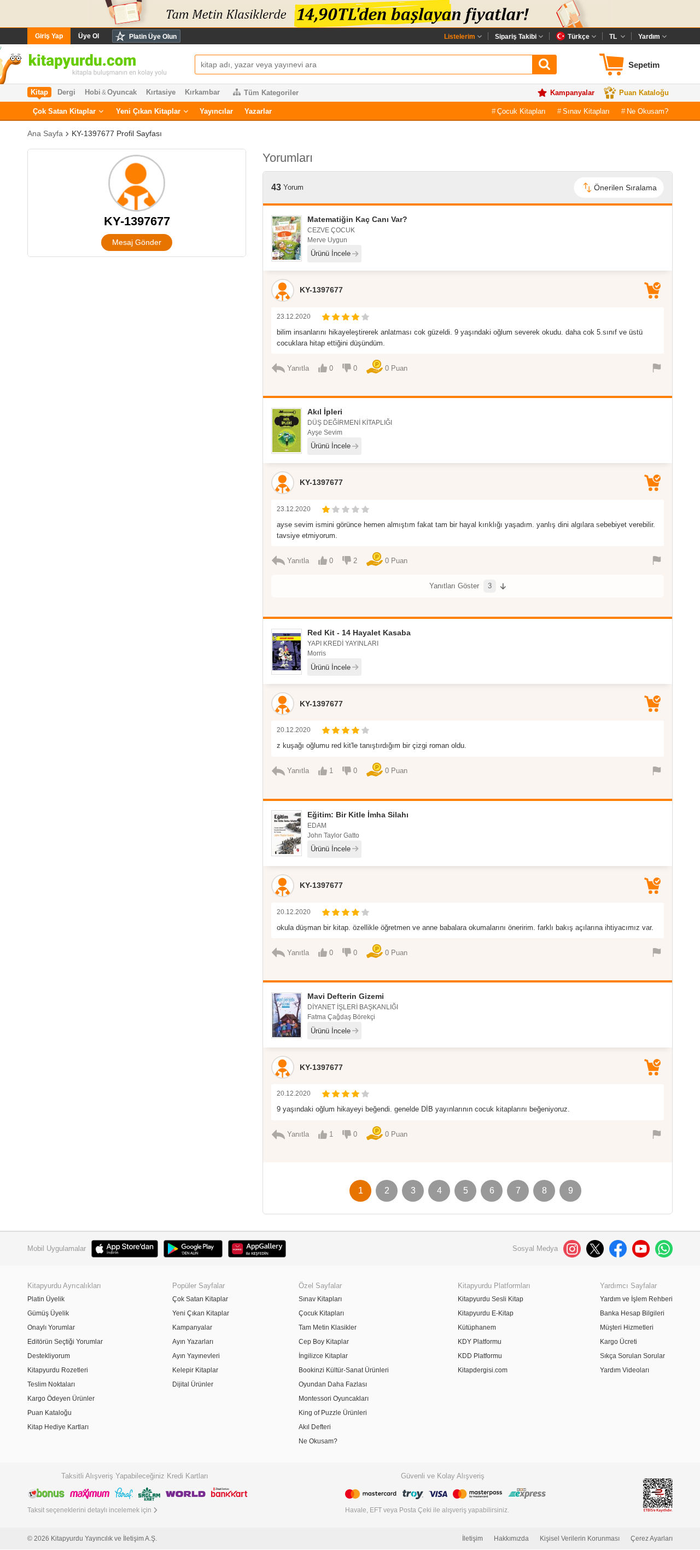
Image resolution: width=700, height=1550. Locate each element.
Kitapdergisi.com (483, 1370)
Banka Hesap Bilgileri (632, 1313)
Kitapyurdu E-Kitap (486, 1313)
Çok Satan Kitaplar (64, 111)
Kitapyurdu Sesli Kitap (490, 1299)
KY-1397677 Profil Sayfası (117, 133)
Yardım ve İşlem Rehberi (636, 1299)
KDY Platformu (479, 1342)
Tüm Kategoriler (271, 93)
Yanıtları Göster (460, 586)
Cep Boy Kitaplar (324, 1342)
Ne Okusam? (647, 111)
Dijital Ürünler (192, 1384)
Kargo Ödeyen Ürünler (61, 1398)
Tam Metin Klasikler (328, 1327)
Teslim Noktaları (51, 1384)
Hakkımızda (511, 1538)
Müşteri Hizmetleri (627, 1327)
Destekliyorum (48, 1356)
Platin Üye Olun (153, 36)
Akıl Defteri (315, 1427)
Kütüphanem (477, 1327)
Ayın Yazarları (192, 1342)
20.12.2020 (294, 730)
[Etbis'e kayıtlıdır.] (658, 1494)
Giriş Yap (49, 36)
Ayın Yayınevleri (196, 1356)
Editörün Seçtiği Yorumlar (65, 1342)
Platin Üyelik (46, 1299)
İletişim (472, 1538)
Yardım (649, 36)
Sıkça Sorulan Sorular (632, 1356)
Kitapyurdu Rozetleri (57, 1370)
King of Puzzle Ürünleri (333, 1413)
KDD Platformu (480, 1356)
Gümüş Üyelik (48, 1313)
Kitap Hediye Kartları (58, 1427)
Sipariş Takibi (515, 36)
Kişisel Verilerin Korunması (580, 1538)
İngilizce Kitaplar (323, 1356)
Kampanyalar (572, 93)
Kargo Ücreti (618, 1342)
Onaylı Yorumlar (51, 1327)
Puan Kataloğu (644, 93)
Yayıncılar (216, 111)
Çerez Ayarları (652, 1538)
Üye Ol (88, 36)
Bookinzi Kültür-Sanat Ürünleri (344, 1370)
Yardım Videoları (624, 1370)
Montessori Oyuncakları (334, 1398)
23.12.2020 (294, 316)
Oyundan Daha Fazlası (333, 1384)
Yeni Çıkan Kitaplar (148, 111)
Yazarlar (258, 111)
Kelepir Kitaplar (195, 1370)
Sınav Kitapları (586, 111)
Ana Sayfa (45, 133)
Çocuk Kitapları (521, 111)
